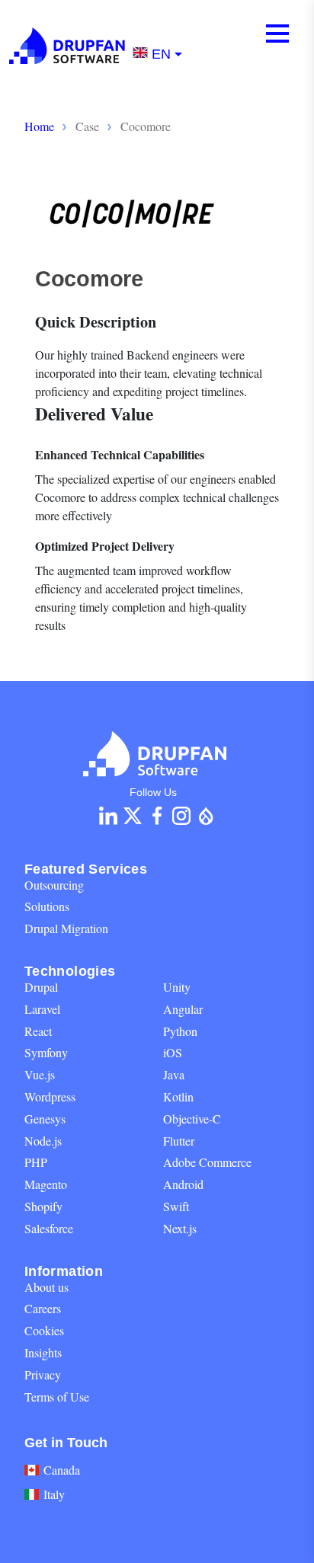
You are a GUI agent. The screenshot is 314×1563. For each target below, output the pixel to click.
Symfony (46, 1052)
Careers (42, 1308)
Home (39, 126)
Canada (61, 1470)
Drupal (41, 987)
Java (173, 1074)
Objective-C (192, 1119)
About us (46, 1287)
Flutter (178, 1141)
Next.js (180, 1228)
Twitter (132, 816)
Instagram (181, 816)
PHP (35, 1162)
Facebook (157, 816)
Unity (177, 987)
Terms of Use (56, 1397)
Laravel (42, 1009)
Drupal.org (206, 816)
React (38, 1031)
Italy (54, 1494)
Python (180, 1031)
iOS (172, 1052)
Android (183, 1184)
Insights (43, 1352)
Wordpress (49, 1096)
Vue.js (39, 1074)
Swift (176, 1206)
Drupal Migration (66, 928)
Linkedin (108, 816)
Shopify (43, 1206)
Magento (45, 1184)
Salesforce (48, 1228)
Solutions (46, 906)
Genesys (45, 1119)
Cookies (44, 1330)
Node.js (43, 1141)
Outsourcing (54, 885)
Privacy (42, 1374)
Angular (183, 1009)
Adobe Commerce (207, 1162)
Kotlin (178, 1096)
